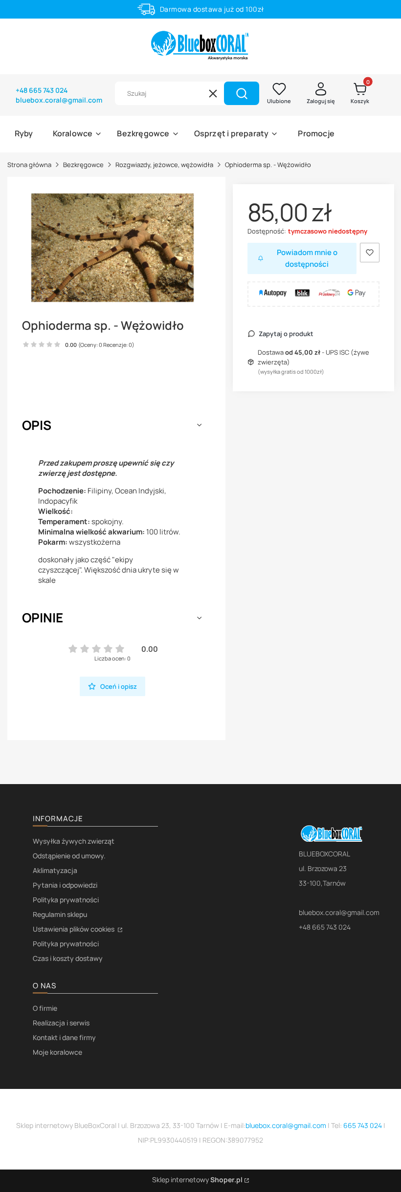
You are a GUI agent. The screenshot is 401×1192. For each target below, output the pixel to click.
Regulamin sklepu (60, 914)
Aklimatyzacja (55, 870)
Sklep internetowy (197, 1179)
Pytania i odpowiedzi (65, 885)
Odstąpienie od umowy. (69, 855)
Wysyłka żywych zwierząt (73, 841)
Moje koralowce (57, 1052)
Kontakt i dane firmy (64, 1037)
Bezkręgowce (83, 164)
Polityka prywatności (66, 899)
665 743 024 (362, 1125)
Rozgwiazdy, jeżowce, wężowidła (164, 164)
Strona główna (29, 164)
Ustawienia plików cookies (74, 929)
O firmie (45, 1008)
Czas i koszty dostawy (68, 958)
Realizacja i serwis (61, 1022)
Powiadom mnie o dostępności (307, 258)
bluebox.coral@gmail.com (285, 1125)
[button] (241, 93)
